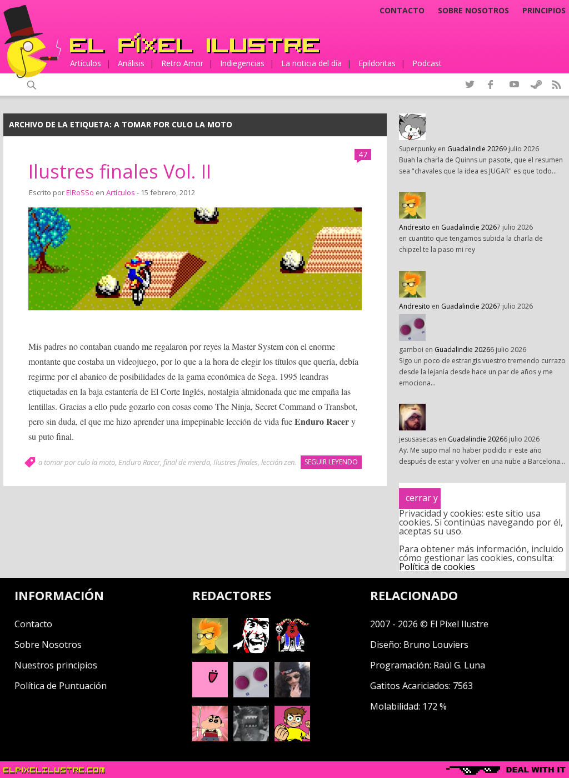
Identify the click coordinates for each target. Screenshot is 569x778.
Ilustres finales (235, 462)
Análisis (131, 63)
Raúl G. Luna (459, 665)
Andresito (414, 227)
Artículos (85, 63)
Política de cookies (437, 567)
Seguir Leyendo (331, 462)
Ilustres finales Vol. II (119, 171)
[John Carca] (292, 694)
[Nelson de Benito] (251, 650)
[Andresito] (210, 650)
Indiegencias (242, 63)
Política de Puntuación (60, 686)
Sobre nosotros (473, 10)
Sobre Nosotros (48, 644)
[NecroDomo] (251, 738)
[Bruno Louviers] (210, 694)
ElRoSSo (80, 192)
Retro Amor (182, 63)
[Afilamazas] (210, 738)
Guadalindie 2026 (475, 148)
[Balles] (292, 738)
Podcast (427, 63)
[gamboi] (251, 694)
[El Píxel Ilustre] (195, 43)
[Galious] (292, 650)
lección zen (278, 462)
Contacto (402, 10)
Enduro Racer (139, 462)
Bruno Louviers (435, 644)
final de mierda (186, 462)
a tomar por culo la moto (76, 462)
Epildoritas (377, 63)
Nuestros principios (55, 665)
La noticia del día (311, 63)
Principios (544, 10)
